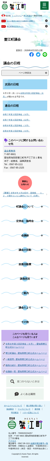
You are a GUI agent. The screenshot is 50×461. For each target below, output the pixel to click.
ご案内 (25, 293)
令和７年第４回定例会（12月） (16, 120)
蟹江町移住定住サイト (15, 26)
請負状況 (25, 278)
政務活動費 (25, 264)
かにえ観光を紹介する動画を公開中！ (21, 21)
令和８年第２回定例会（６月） (16, 131)
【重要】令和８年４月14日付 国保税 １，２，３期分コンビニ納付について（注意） (23, 194)
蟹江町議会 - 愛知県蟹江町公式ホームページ (26, 353)
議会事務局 (9, 151)
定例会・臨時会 (25, 221)
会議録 (25, 235)
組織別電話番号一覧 (39, 443)
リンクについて (24, 409)
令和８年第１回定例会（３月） (16, 125)
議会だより (25, 307)
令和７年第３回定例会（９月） (16, 114)
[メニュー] (44, 5)
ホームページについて (13, 406)
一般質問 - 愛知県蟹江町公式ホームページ (25, 359)
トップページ (17, 16)
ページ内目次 (25, 73)
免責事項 (10, 409)
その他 (25, 322)
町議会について (25, 206)
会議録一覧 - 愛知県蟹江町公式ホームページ (26, 371)
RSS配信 (14, 413)
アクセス (12, 441)
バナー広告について (31, 413)
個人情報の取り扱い (34, 406)
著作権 (37, 409)
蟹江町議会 (28, 16)
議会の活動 (25, 249)
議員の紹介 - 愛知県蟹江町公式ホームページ (26, 365)
